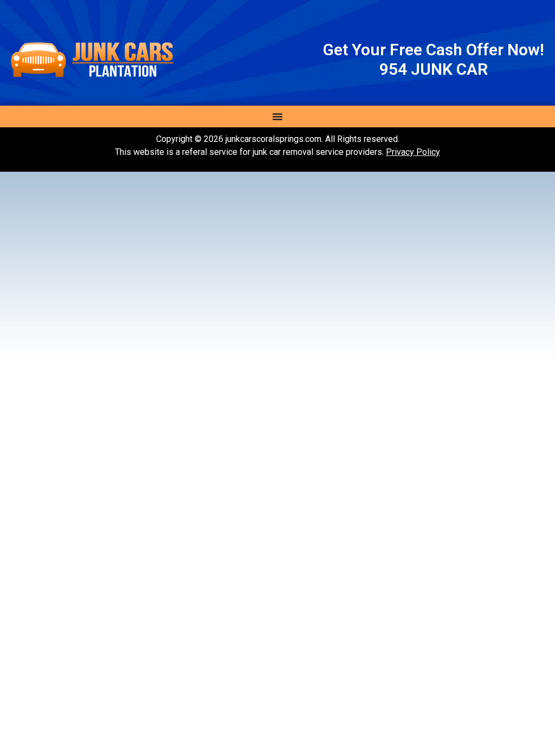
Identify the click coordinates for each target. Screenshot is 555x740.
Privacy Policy (413, 152)
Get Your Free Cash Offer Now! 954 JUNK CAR (433, 59)
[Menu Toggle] (277, 116)
